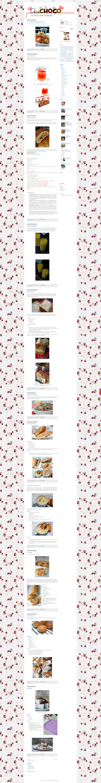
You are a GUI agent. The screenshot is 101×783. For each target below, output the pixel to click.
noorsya (38, 154)
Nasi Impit (29, 688)
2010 (62, 97)
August (63, 73)
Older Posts (55, 759)
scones (64, 59)
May (62, 90)
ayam (30, 220)
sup (66, 60)
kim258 (52, 780)
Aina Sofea (64, 189)
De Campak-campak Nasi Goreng (35, 22)
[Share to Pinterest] (44, 49)
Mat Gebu (35, 154)
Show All (72, 170)
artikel (64, 47)
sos (64, 60)
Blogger (58, 780)
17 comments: (37, 609)
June (62, 89)
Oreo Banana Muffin (30, 767)
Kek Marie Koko (30, 764)
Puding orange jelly (32, 226)
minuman (30, 112)
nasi (29, 50)
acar (60, 46)
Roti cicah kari (30, 291)
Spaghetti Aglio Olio (67, 164)
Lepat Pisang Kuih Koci (31, 766)
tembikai (63, 61)
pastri (30, 610)
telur (60, 61)
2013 (62, 66)
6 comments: (36, 754)
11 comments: (36, 49)
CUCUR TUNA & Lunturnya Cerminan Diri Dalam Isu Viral (68, 131)
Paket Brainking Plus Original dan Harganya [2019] (68, 158)
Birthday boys (30, 765)
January (63, 95)
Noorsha (37, 120)
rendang (72, 57)
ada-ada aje (64, 46)
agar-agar (69, 46)
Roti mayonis (30, 616)
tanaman (69, 60)
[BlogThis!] (41, 49)
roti (31, 220)
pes (69, 56)
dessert (30, 286)
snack (61, 60)
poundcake (61, 57)
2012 (62, 67)
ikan (29, 418)
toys (65, 61)
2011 (62, 68)
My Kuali (62, 101)
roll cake (65, 58)
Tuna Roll (29, 552)
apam (61, 47)
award (67, 47)
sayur (61, 59)
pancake (69, 55)
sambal (72, 58)
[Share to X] (42, 49)
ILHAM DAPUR (63, 163)
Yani (66, 21)
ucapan (68, 61)
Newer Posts (29, 759)
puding (64, 57)
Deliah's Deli (51, 487)
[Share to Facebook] (43, 49)
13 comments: (37, 681)
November (63, 69)
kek (63, 52)
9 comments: (36, 388)
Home (42, 759)
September (63, 72)
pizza (71, 56)
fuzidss (62, 108)
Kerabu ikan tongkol (32, 394)
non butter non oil (31, 481)
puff (67, 57)
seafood (68, 59)
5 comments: (37, 219)
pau (66, 56)
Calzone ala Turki (31, 117)
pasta (61, 56)
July (62, 74)
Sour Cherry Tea (31, 56)
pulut (69, 57)
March (63, 93)
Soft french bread (31, 423)
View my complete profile (68, 24)
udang (72, 61)
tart (71, 60)
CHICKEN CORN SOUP (33, 485)
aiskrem (72, 46)
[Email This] (40, 49)
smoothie (71, 59)
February (63, 94)
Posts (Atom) (32, 760)
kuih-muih (63, 53)
